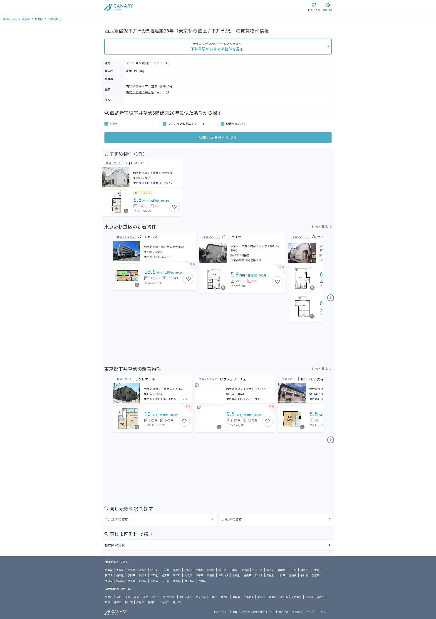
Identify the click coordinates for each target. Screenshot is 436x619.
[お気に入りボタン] (174, 207)
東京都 (26, 19)
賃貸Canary (10, 19)
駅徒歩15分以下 (236, 124)
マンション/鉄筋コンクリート (186, 124)
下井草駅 (53, 19)
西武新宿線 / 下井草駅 (142, 86)
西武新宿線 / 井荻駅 (140, 92)
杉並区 (39, 19)
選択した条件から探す (218, 137)
